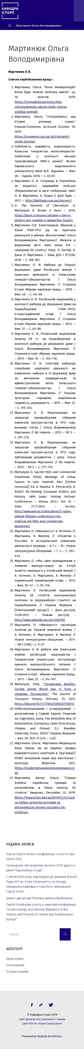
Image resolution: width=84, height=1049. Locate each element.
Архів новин (14, 959)
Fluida (40, 1036)
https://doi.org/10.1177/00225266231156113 (44, 704)
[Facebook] (31, 1005)
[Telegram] (40, 1005)
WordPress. (55, 1036)
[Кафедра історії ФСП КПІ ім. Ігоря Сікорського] (10, 10)
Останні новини (17, 971)
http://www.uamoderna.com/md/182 (40, 620)
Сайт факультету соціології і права (42, 1019)
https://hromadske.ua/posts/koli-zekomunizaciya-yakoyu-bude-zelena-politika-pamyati (41, 107)
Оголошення (15, 965)
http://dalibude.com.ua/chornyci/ (48, 200)
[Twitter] (51, 1005)
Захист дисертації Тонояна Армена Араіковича (39, 898)
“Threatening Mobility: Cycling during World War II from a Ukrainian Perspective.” (45, 689)
